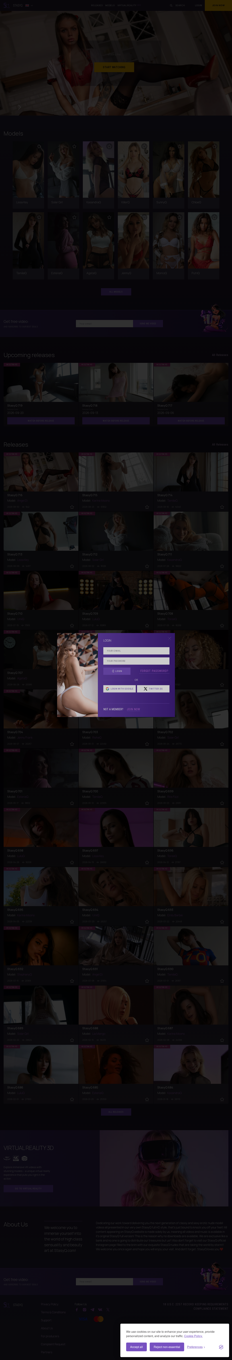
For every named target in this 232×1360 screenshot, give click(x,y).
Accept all (136, 1347)
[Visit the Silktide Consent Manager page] (221, 1347)
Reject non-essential (167, 1347)
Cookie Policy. (193, 1336)
